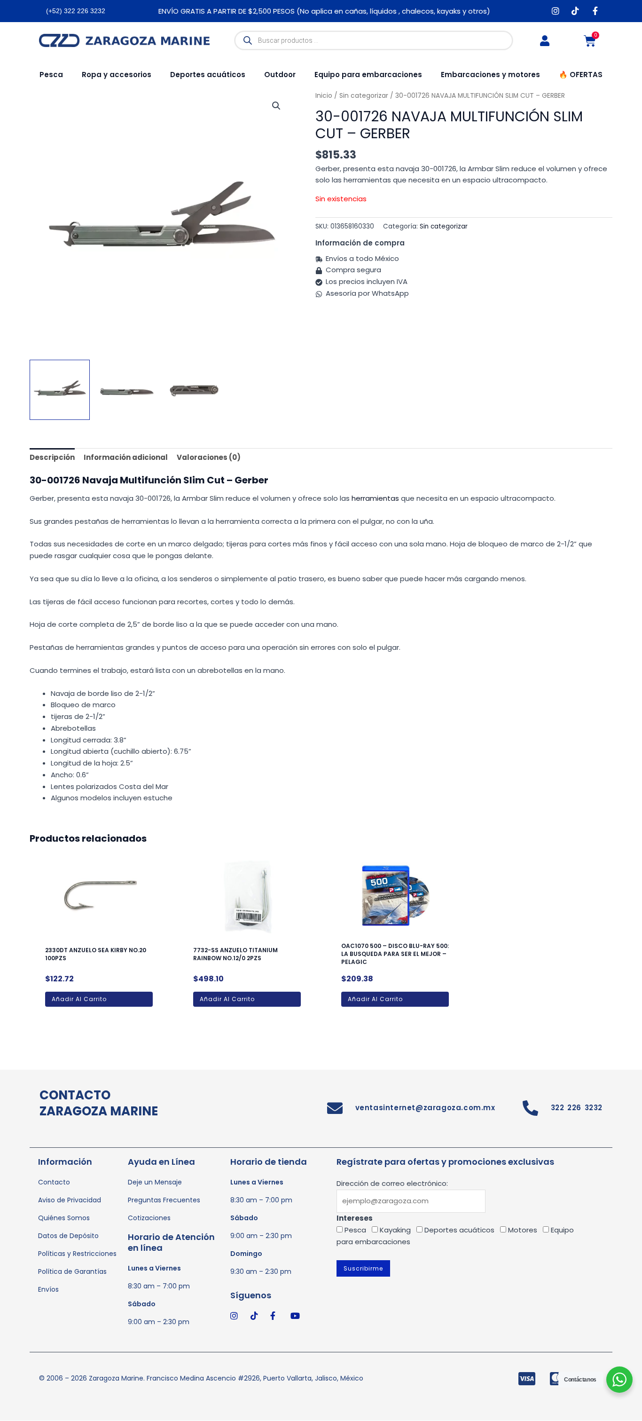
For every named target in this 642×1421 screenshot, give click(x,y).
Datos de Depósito (68, 1235)
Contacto (54, 1182)
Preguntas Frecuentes (164, 1200)
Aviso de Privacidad (69, 1200)
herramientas (375, 498)
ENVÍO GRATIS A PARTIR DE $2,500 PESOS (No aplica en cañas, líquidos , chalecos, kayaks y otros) (324, 11)
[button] (276, 105)
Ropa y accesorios (116, 74)
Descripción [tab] (52, 457)
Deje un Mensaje (155, 1182)
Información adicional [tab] (126, 457)
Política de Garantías (72, 1271)
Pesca (51, 74)
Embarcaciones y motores (490, 74)
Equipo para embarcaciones (368, 74)
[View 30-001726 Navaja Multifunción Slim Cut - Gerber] (60, 390)
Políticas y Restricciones (77, 1253)
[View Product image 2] (127, 390)
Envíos (48, 1289)
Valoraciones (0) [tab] (209, 457)
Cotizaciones (149, 1218)
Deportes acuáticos (207, 74)
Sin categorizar (444, 226)
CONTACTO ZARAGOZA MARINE (98, 1103)
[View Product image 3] (194, 390)
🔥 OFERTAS (581, 74)
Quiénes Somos (64, 1218)
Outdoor (280, 74)
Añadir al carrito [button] (79, 999)
